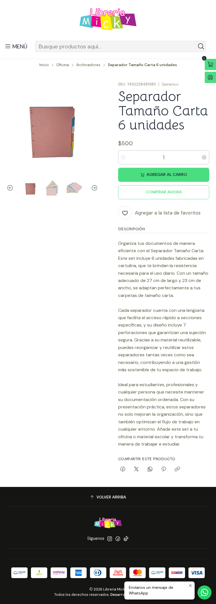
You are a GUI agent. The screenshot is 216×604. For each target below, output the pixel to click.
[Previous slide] (11, 188)
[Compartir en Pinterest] (163, 469)
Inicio (44, 65)
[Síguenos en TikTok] (126, 539)
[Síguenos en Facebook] (118, 539)
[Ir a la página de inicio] (108, 21)
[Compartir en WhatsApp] (150, 469)
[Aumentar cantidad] (204, 157)
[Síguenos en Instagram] (109, 539)
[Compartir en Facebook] (122, 469)
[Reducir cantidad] (123, 157)
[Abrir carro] (210, 64)
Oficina (62, 65)
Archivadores (88, 65)
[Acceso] (210, 77)
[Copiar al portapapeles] (177, 469)
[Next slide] (93, 188)
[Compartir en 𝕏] (136, 469)
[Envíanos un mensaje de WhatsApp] (204, 592)
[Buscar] (201, 46)
